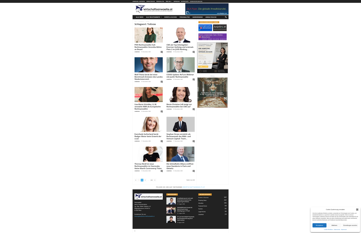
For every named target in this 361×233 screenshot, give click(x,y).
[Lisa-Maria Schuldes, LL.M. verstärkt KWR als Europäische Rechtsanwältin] (149, 94)
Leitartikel (201, 214)
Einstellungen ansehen (350, 225)
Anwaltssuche (150, 1)
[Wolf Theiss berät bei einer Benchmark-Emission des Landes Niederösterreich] (149, 64)
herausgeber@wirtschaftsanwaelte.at (144, 216)
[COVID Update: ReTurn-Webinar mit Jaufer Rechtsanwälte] (180, 64)
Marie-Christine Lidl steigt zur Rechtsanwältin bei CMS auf (179, 105)
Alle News (139, 17)
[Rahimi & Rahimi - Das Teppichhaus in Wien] (212, 93)
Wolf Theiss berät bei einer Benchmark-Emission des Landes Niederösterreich (149, 76)
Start (136, 21)
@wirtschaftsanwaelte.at (193, 187)
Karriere (200, 209)
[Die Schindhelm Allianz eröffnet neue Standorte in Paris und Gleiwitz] (180, 154)
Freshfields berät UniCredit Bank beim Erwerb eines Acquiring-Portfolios (185, 199)
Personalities (160, 1)
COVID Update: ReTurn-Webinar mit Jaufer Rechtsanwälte (180, 75)
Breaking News (202, 200)
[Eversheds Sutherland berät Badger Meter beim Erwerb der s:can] (149, 124)
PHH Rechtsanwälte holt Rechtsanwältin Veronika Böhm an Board (148, 47)
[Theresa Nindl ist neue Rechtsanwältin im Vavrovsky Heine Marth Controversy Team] (149, 154)
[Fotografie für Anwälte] (212, 58)
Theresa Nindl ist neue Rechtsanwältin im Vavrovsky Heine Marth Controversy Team (148, 166)
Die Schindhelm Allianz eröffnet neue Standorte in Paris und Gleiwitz (179, 166)
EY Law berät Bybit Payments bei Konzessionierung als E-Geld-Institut (185, 218)
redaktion (137, 51)
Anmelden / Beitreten (139, 1)
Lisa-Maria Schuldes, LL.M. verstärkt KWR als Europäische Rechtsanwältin (148, 106)
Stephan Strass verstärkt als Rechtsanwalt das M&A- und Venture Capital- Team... (178, 136)
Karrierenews (198, 17)
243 (152, 180)
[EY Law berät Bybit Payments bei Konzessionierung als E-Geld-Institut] (171, 219)
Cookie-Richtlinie (328, 229)
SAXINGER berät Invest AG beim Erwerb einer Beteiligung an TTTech (184, 209)
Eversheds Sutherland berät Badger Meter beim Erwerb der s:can (148, 136)
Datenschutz (337, 229)
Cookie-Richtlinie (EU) (196, 1)
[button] (357, 209)
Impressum (344, 229)
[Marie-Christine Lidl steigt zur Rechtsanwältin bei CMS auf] (180, 94)
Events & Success (170, 17)
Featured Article (202, 206)
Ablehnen (334, 225)
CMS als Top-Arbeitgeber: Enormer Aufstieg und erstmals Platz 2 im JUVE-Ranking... (179, 47)
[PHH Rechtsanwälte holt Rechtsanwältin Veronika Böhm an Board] (149, 35)
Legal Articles (202, 211)
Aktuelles (200, 203)
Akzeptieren (319, 225)
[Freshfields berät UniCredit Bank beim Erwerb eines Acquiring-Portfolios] (171, 200)
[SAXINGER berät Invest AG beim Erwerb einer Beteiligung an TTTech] (171, 210)
